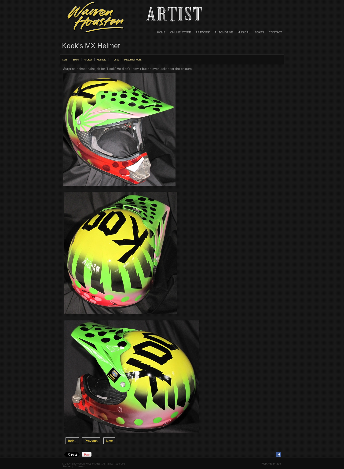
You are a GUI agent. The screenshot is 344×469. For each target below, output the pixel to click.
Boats (259, 32)
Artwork (203, 32)
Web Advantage (271, 463)
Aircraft (88, 59)
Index (72, 441)
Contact (275, 32)
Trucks (115, 59)
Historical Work (133, 59)
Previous (91, 441)
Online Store (180, 32)
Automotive (224, 32)
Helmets (101, 59)
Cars (65, 59)
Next (109, 441)
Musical (244, 32)
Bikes (76, 59)
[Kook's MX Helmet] (119, 187)
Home (161, 32)
